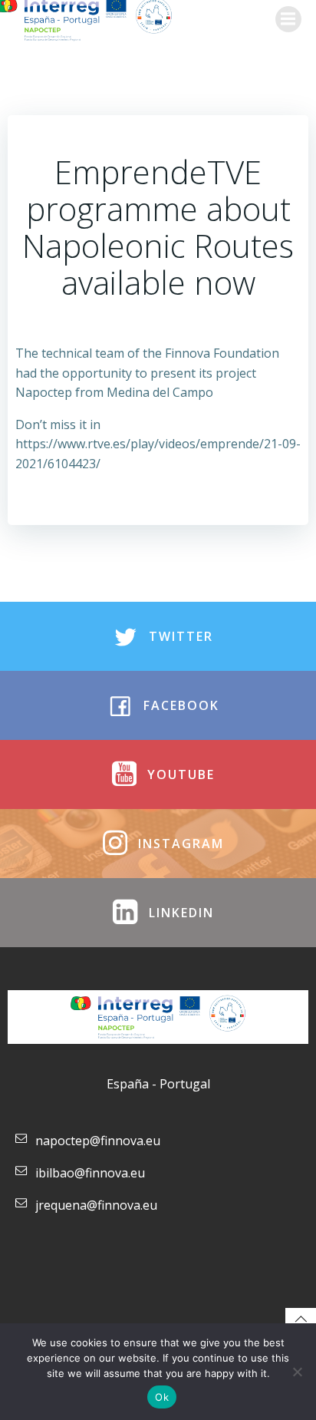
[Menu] (288, 19)
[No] (296, 1371)
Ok (162, 1397)
